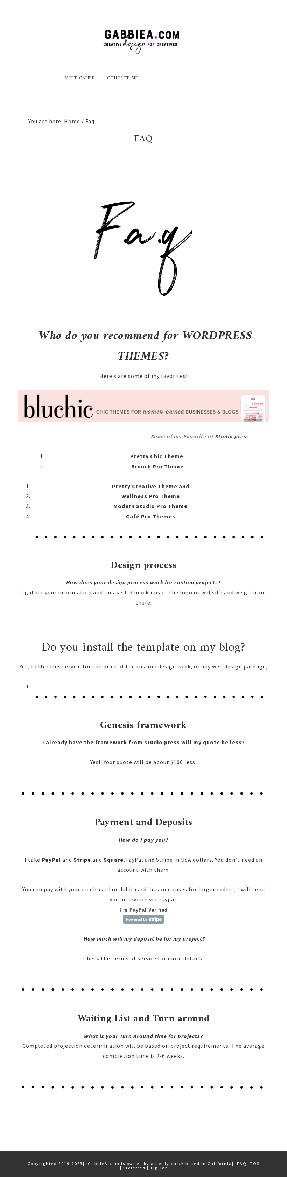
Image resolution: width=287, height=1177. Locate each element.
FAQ (242, 1163)
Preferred (134, 1167)
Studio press (232, 436)
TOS (255, 1163)
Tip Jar (158, 1167)
